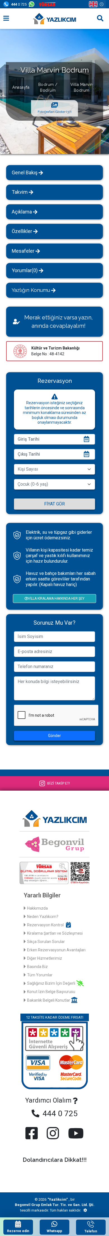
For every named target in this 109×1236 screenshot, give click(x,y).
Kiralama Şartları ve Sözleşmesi (55, 933)
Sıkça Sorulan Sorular (46, 941)
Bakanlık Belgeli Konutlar (48, 1000)
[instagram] (52, 1133)
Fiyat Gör (54, 504)
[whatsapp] (33, 4)
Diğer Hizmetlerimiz (44, 958)
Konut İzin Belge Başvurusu (51, 991)
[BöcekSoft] (85, 1210)
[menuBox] (6, 18)
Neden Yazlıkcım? (42, 916)
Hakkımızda (37, 908)
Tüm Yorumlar (40, 975)
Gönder (54, 735)
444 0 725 (59, 1113)
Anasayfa (20, 87)
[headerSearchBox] (100, 18)
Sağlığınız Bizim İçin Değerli (51, 983)
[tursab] (48, 4)
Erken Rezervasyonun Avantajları (56, 950)
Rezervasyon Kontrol (45, 925)
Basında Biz (37, 966)
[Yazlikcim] (54, 18)
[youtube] (75, 1133)
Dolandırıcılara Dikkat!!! (55, 1159)
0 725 (19, 4)
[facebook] (32, 1133)
